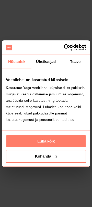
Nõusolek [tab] (16, 61)
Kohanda (43, 156)
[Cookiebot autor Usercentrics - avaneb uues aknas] (65, 47)
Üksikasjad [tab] (46, 61)
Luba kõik (46, 141)
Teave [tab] (75, 61)
